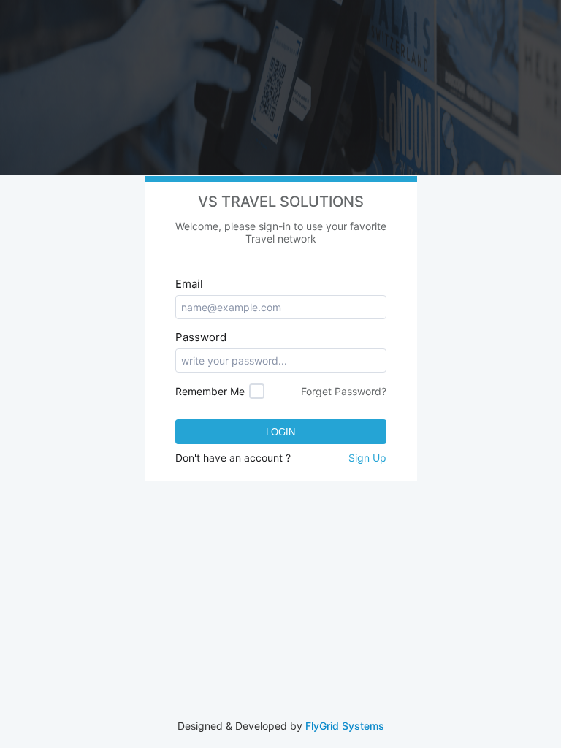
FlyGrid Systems (344, 726)
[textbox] (280, 307)
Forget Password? (343, 391)
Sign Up (367, 457)
